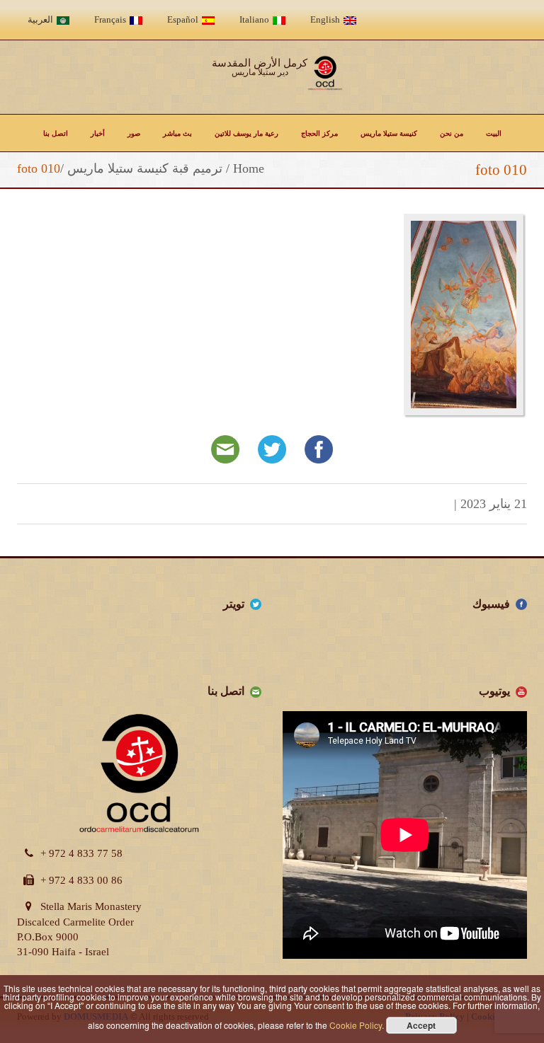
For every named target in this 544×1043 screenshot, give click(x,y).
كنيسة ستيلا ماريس (389, 133)
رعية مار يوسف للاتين (246, 133)
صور (134, 133)
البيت (494, 133)
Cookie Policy (355, 1025)
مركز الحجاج (319, 133)
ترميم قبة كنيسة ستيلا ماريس (144, 168)
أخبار (98, 133)
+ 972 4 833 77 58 (81, 853)
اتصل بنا (55, 133)
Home (248, 168)
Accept (421, 1025)
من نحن (451, 133)
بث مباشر (177, 133)
